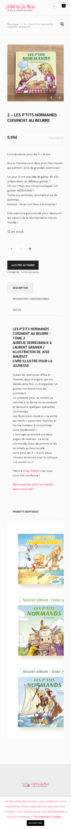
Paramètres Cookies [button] (47, 816)
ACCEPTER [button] (35, 823)
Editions (35, 471)
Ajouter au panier (23, 265)
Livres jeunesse (30, 271)
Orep (26, 471)
